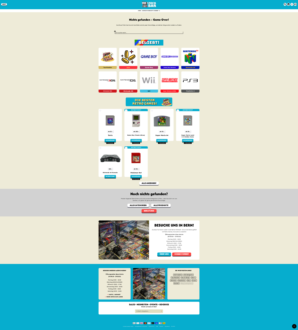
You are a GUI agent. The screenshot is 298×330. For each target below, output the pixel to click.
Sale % (193, 277)
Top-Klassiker (107, 67)
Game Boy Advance (170, 67)
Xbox (188, 280)
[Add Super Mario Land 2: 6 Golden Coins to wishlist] (178, 110)
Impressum (167, 326)
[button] (4, 4)
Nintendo (173, 280)
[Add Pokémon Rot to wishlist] (126, 148)
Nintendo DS (128, 91)
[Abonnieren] (161, 311)
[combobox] (149, 33)
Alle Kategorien (188, 274)
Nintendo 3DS (107, 91)
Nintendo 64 (190, 67)
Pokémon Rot (136, 173)
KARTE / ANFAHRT (114, 294)
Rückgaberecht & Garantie (141, 326)
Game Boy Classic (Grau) (136, 135)
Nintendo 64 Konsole (110, 172)
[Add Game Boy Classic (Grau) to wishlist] (126, 110)
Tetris (110, 135)
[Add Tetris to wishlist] (100, 110)
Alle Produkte (178, 274)
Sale (128, 67)
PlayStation (181, 280)
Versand (161, 326)
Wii (149, 91)
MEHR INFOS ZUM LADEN (114, 296)
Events (194, 280)
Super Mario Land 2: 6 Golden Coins (187, 136)
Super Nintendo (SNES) (169, 91)
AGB (157, 326)
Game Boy (149, 67)
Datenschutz (151, 326)
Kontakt (176, 283)
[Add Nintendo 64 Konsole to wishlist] (100, 148)
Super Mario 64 (162, 135)
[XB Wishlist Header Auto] (292, 4)
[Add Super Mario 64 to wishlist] (152, 110)
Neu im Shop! (185, 277)
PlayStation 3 (190, 91)
